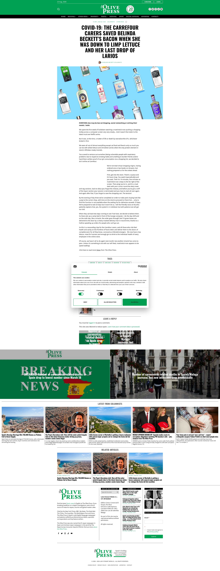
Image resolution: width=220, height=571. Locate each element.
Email (146, 518)
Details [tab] (110, 272)
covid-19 (100, 262)
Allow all (134, 302)
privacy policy (154, 532)
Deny (85, 302)
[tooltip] (149, 9)
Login (158, 2)
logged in (92, 323)
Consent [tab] (84, 272)
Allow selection (110, 302)
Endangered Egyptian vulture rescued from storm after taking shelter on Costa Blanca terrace (132, 500)
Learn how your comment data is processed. (124, 327)
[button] (117, 492)
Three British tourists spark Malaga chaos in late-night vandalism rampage (130, 492)
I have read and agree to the (155, 531)
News (98, 250)
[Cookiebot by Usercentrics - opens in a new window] (139, 266)
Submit (153, 536)
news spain (108, 262)
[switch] (100, 294)
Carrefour (92, 262)
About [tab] (136, 272)
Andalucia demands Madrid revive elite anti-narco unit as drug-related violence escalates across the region (131, 527)
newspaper (116, 262)
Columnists (111, 22)
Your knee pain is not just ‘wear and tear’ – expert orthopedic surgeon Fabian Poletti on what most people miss (197, 436)
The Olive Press (126, 262)
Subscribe (148, 2)
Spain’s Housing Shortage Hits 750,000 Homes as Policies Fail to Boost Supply (21, 436)
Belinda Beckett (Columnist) (112, 62)
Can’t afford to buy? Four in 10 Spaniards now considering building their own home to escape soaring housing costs (131, 509)
